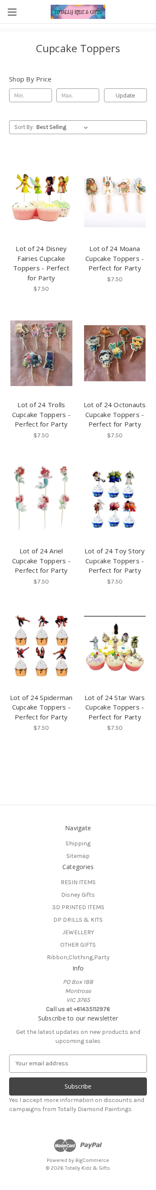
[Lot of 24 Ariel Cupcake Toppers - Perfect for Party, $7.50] (41, 499)
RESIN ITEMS (78, 882)
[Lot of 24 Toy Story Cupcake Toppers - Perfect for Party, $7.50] (115, 499)
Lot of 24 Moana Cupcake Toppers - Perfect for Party (114, 258)
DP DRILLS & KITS (78, 919)
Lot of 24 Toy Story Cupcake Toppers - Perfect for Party (114, 560)
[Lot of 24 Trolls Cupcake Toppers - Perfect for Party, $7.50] (41, 353)
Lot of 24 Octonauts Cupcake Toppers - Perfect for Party (115, 414)
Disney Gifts (78, 894)
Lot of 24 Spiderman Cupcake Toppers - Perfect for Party (41, 707)
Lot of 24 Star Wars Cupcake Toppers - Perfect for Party (114, 707)
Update (125, 95)
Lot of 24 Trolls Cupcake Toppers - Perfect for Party (41, 414)
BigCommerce (92, 1160)
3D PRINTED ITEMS (78, 907)
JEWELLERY (78, 932)
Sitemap (78, 856)
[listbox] (64, 127)
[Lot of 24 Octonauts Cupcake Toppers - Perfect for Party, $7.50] (115, 353)
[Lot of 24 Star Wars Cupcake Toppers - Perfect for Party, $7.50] (115, 646)
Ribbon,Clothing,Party (78, 957)
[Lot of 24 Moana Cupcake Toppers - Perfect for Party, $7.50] (115, 197)
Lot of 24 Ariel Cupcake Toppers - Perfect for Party (41, 560)
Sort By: (24, 127)
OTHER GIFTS (78, 944)
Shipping (78, 843)
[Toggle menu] (12, 12)
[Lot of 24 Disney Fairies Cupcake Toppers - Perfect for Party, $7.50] (41, 197)
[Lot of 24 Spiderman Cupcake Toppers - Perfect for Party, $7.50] (41, 646)
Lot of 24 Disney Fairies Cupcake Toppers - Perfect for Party (41, 263)
